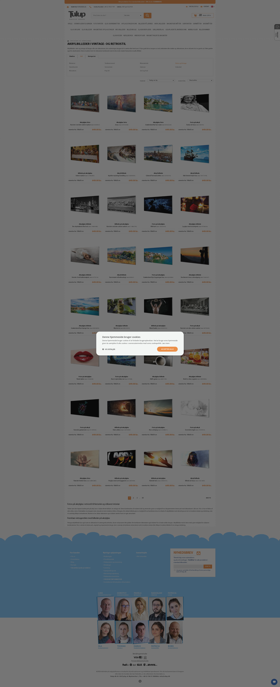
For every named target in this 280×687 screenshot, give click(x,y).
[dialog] (140, 343)
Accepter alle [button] (167, 349)
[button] (108, 349)
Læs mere (165, 343)
